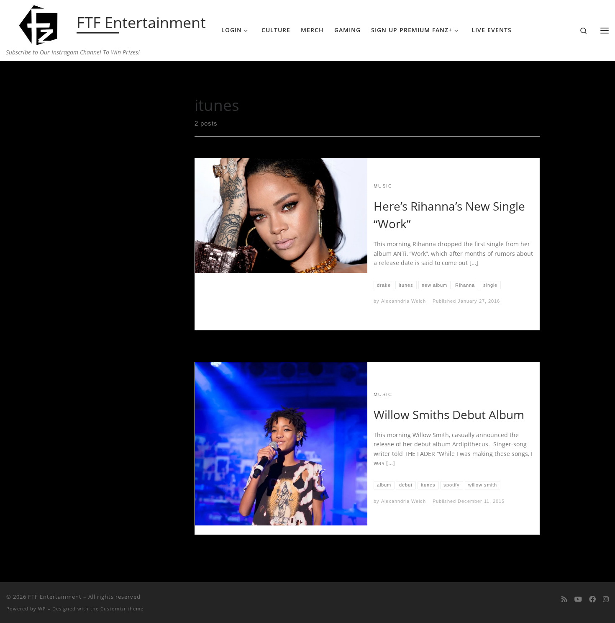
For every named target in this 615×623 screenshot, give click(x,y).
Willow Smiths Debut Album (449, 414)
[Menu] (604, 30)
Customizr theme (122, 608)
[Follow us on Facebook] (592, 599)
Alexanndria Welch (403, 301)
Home (83, 78)
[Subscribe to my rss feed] (564, 599)
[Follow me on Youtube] (578, 599)
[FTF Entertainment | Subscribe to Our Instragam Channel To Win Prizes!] (40, 23)
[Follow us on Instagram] (606, 599)
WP (42, 608)
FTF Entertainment (55, 596)
